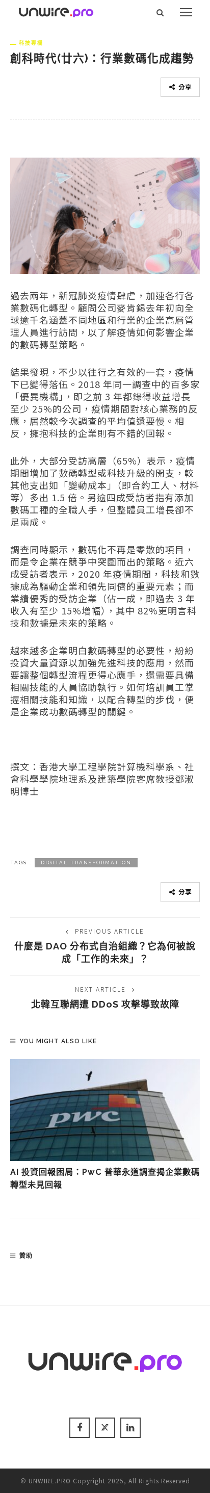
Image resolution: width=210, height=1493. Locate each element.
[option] (105, 1125)
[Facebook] (79, 1428)
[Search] (160, 12)
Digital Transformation (86, 862)
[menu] (186, 12)
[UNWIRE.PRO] (56, 10)
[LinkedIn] (130, 1428)
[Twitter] (105, 1428)
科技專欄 (31, 43)
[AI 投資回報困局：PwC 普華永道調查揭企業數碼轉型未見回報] (105, 1110)
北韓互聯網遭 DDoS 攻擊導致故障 (105, 1004)
